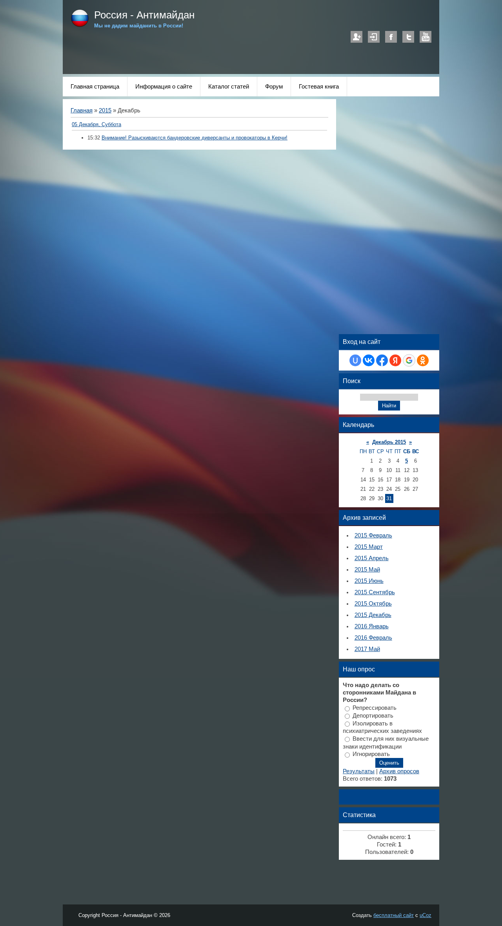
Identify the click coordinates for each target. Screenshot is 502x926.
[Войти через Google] (409, 360)
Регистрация (356, 37)
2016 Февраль (373, 638)
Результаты (359, 771)
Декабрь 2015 (389, 442)
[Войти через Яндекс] (395, 360)
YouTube (425, 37)
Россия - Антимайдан (144, 15)
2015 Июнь (369, 581)
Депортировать (373, 716)
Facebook (391, 37)
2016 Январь (372, 626)
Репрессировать (375, 708)
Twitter (408, 37)
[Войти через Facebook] (382, 360)
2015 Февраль (373, 535)
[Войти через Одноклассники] (423, 360)
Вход (374, 37)
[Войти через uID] (355, 360)
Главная (82, 110)
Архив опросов (399, 771)
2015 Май (367, 569)
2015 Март (369, 547)
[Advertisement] (213, 48)
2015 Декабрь (373, 615)
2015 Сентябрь (375, 592)
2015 (105, 110)
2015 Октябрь (373, 603)
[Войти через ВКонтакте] (369, 360)
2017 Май (367, 649)
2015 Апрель (372, 558)
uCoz (425, 915)
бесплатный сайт (393, 915)
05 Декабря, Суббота (96, 124)
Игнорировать (371, 754)
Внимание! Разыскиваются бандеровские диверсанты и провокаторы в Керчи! (194, 138)
